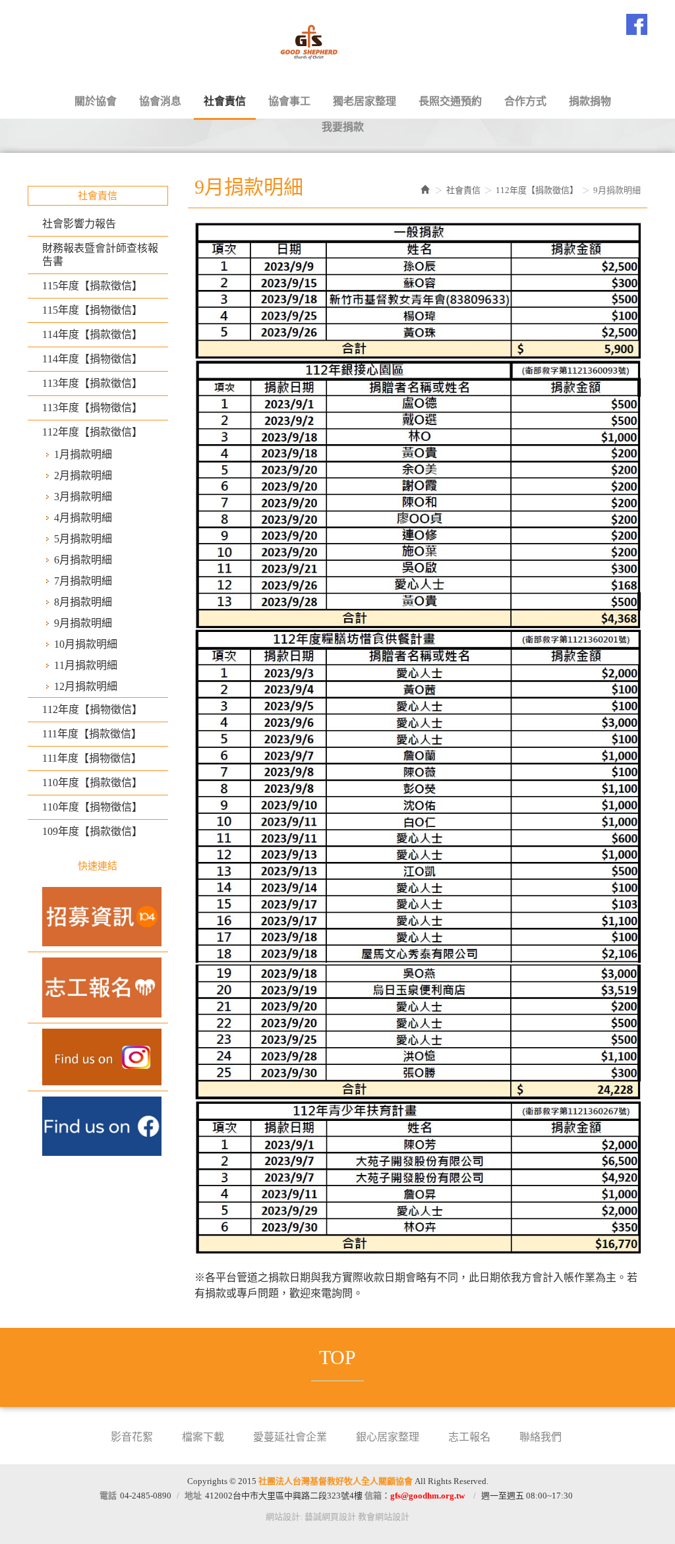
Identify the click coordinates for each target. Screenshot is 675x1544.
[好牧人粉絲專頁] (98, 1126)
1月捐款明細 (83, 454)
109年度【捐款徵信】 (92, 831)
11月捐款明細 (85, 665)
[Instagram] (98, 1057)
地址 (193, 1496)
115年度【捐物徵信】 (92, 310)
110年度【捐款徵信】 (92, 782)
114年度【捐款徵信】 (92, 334)
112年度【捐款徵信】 (92, 432)
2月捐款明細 (83, 475)
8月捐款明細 (83, 602)
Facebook (636, 24)
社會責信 (463, 190)
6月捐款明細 (83, 559)
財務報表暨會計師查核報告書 (100, 255)
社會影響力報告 (79, 223)
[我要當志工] (98, 987)
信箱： (415, 1496)
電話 (108, 1496)
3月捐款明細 (83, 496)
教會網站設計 (383, 1517)
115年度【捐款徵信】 (92, 285)
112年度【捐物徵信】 (92, 709)
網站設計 (283, 1517)
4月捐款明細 (83, 517)
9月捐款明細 (83, 623)
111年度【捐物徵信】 (92, 758)
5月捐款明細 (83, 538)
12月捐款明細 (85, 686)
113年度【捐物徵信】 (92, 407)
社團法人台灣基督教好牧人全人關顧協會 (337, 40)
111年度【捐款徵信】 (92, 733)
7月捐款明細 (83, 580)
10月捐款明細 (85, 644)
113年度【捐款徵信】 (92, 383)
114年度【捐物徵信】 (92, 358)
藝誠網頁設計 (330, 1517)
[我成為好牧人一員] (98, 917)
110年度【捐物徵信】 (92, 807)
